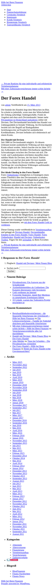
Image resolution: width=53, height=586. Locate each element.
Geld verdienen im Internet (24, 292)
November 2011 (19, 526)
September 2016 (19, 423)
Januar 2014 (17, 468)
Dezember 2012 (19, 501)
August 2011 (18, 534)
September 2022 (19, 367)
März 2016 (17, 433)
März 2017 (17, 415)
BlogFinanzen (18, 571)
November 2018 (19, 387)
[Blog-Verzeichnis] (12, 560)
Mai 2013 (16, 488)
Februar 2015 (18, 453)
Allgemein (17, 545)
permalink (27, 240)
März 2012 (17, 516)
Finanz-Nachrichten (21, 574)
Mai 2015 (16, 448)
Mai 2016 (16, 428)
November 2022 (19, 365)
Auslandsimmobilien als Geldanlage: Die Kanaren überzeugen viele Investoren (30, 288)
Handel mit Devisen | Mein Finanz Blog (34, 263)
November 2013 (19, 473)
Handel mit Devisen (23, 237)
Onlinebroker (13, 175)
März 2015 (17, 451)
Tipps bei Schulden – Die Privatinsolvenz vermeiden (31, 342)
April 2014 (17, 463)
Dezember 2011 (19, 524)
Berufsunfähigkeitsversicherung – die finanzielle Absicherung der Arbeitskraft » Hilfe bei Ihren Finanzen (31, 316)
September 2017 (19, 408)
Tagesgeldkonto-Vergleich (18, 25)
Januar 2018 (17, 402)
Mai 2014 (16, 461)
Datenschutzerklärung (16, 12)
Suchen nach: (13, 268)
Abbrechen (6, 5)
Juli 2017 (16, 410)
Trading (4, 240)
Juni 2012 (16, 509)
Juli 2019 (16, 370)
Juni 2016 (16, 425)
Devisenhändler (38, 232)
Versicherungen (19, 555)
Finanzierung (18, 550)
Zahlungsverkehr (20, 557)
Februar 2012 (18, 519)
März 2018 (17, 400)
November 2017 (19, 405)
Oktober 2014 (18, 458)
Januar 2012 (17, 521)
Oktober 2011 (18, 529)
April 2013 (17, 491)
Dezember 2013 (19, 471)
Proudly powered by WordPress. (15, 583)
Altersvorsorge (19, 547)
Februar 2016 (18, 435)
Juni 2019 (16, 372)
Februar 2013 (18, 496)
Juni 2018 (16, 395)
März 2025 (17, 362)
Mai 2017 (16, 413)
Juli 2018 (16, 392)
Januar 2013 (17, 499)
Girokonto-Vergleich (16, 14)
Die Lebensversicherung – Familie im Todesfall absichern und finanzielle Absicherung (31, 321)
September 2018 (19, 390)
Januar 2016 (17, 438)
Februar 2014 (18, 466)
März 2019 (17, 380)
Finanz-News (18, 576)
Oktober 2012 (18, 506)
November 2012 (19, 504)
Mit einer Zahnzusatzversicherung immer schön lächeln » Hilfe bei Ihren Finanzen (30, 327)
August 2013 (18, 481)
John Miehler (18, 341)
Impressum (12, 17)
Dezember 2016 (19, 420)
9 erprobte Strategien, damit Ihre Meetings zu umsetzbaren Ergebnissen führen (31, 296)
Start (9, 9)
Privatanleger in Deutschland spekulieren (19, 120)
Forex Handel (34, 235)
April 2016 (17, 430)
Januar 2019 (17, 382)
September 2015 (19, 443)
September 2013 (19, 478)
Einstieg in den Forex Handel (14, 235)
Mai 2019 (16, 375)
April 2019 (17, 377)
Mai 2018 (16, 397)
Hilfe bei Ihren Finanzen (12, 2)
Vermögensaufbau (43, 229)
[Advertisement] (26, 54)
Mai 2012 (16, 511)
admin (8, 105)
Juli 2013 (16, 483)
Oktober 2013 (18, 476)
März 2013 (17, 493)
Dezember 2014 (19, 456)
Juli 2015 (16, 445)
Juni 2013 (16, 486)
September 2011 (19, 531)
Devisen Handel (22, 232)
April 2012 (17, 514)
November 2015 (19, 440)
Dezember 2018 (19, 385)
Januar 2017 (17, 418)
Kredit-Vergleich (14, 20)
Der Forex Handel (20, 338)
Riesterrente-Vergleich (17, 22)
